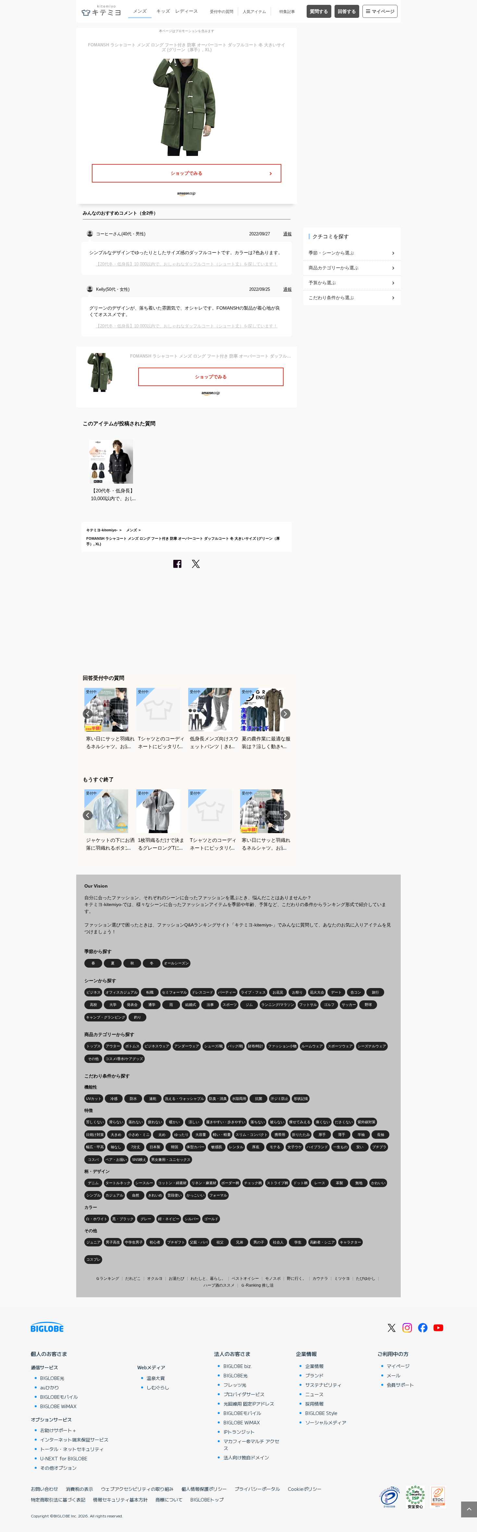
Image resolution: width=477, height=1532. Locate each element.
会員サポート (400, 1385)
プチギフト (176, 1242)
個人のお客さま (49, 1354)
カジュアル (114, 1195)
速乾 (152, 1099)
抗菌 (258, 1099)
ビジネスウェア (156, 1046)
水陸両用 (239, 1099)
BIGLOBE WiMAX (58, 1406)
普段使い (174, 1195)
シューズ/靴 (213, 1046)
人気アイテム (254, 11)
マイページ (383, 11)
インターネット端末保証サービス (74, 1439)
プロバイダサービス (244, 1394)
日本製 (155, 1147)
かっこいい (195, 1195)
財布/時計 (255, 1046)
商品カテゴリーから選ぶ (334, 267)
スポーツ (230, 1005)
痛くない (323, 1122)
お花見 (278, 992)
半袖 (361, 1135)
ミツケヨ (342, 1278)
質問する (319, 11)
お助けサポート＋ (58, 1430)
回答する (347, 11)
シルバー (192, 1219)
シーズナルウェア (372, 1046)
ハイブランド (317, 1147)
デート (336, 992)
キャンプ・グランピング (105, 1017)
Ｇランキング (107, 1278)
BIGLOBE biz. (238, 1366)
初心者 (155, 1242)
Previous (87, 714)
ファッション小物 (282, 1046)
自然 (135, 1195)
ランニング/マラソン (277, 1005)
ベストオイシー (245, 1278)
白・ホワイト (96, 1219)
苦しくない (95, 1122)
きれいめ (155, 1195)
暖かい (174, 1122)
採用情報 (314, 1403)
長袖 (380, 1135)
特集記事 (287, 11)
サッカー (349, 1005)
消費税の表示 (79, 1489)
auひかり (49, 1387)
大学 (112, 1005)
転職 (149, 992)
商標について (169, 1499)
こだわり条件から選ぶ (331, 297)
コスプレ (93, 1259)
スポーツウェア (340, 1046)
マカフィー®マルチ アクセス (251, 1444)
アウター (113, 1046)
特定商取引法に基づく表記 (58, 1499)
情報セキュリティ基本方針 (120, 1499)
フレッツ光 (235, 1385)
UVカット (94, 1099)
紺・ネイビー (168, 1219)
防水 (133, 1099)
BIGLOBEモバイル (59, 1397)
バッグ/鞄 (235, 1046)
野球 (368, 1005)
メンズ (140, 11)
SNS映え (139, 1159)
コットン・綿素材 (172, 1183)
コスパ (93, 1159)
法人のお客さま (232, 1354)
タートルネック (117, 1183)
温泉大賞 (156, 1378)
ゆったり (181, 1135)
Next (285, 714)
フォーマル (218, 1195)
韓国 (174, 1147)
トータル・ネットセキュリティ (72, 1449)
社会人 (278, 1242)
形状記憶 (301, 1099)
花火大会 (317, 992)
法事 (210, 1005)
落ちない (258, 1122)
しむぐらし (158, 1387)
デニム (93, 1183)
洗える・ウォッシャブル (184, 1099)
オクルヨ (155, 1278)
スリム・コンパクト (252, 1135)
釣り (137, 1017)
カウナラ (320, 1278)
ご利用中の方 (393, 1354)
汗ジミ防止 (279, 1099)
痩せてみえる (300, 1122)
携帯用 (280, 1135)
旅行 (375, 992)
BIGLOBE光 (52, 1378)
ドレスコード (202, 992)
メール (393, 1375)
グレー (146, 1219)
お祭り (297, 992)
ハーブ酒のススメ (219, 1285)
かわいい (378, 1183)
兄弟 (239, 1242)
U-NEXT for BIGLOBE (63, 1458)
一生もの (340, 1147)
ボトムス (132, 1046)
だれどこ (133, 1278)
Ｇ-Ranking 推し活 (257, 1285)
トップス (93, 1046)
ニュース (314, 1394)
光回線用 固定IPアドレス (249, 1403)
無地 (358, 1183)
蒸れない (135, 1122)
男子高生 (113, 1242)
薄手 (341, 1135)
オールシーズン (176, 963)
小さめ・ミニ (139, 1135)
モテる (275, 1147)
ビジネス (93, 992)
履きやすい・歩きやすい (225, 1122)
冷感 (113, 1099)
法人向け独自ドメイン (246, 1457)
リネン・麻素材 (203, 1183)
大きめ (116, 1135)
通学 (151, 1005)
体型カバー (195, 1147)
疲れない (155, 1122)
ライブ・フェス (253, 992)
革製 (339, 1183)
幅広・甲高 (95, 1147)
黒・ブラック (123, 1219)
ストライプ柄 (277, 1183)
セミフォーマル (174, 992)
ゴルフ (329, 1005)
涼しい (194, 1122)
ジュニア (93, 1242)
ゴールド (211, 1219)
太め (161, 1135)
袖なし (116, 1147)
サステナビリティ (323, 1385)
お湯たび (176, 1278)
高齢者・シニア (322, 1242)
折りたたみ (301, 1135)
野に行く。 (296, 1278)
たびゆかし (365, 1278)
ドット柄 (300, 1183)
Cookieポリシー (305, 1489)
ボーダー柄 (230, 1183)
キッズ (163, 11)
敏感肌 (216, 1147)
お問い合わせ (44, 1489)
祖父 (220, 1242)
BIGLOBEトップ (207, 1499)
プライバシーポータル (257, 1489)
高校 (93, 1005)
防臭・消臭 (218, 1099)
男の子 (258, 1242)
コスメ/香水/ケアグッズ (124, 1059)
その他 (93, 1059)
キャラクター (350, 1242)
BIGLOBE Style (321, 1413)
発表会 (132, 1005)
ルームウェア (312, 1046)
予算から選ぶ (322, 282)
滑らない (116, 1122)
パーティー (227, 992)
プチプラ (379, 1147)
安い (359, 1147)
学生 (297, 1242)
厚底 (255, 1147)
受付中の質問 (221, 11)
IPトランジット (239, 1432)
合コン (355, 992)
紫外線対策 (366, 1122)
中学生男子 (134, 1242)
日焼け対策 (95, 1135)
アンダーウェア (186, 1046)
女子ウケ (294, 1147)
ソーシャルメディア (325, 1422)
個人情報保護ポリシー (204, 1489)
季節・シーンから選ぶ (331, 252)
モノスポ (273, 1278)
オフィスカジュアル (121, 992)
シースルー (144, 1183)
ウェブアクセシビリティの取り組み (137, 1489)
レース (319, 1183)
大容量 (200, 1135)
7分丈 (135, 1147)
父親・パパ (199, 1242)
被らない (277, 1122)
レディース (186, 11)
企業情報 (306, 1354)
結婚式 (190, 1005)
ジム (249, 1005)
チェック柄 (253, 1183)
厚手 (322, 1135)
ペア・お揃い (116, 1159)
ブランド (314, 1375)
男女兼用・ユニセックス (170, 1159)
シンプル (93, 1195)
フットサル (308, 1005)
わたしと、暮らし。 (208, 1278)
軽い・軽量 (222, 1135)
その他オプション (58, 1468)
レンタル (236, 1147)
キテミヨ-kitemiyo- (102, 530)
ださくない (344, 1122)
